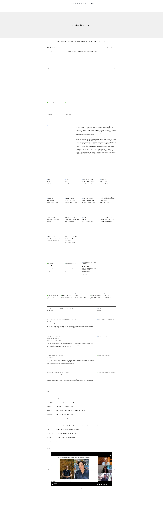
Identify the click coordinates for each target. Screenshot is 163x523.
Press (99, 41)
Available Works (106, 47)
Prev (48, 69)
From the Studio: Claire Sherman (55, 355)
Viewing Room (76, 7)
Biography (63, 41)
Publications (84, 7)
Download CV (79, 157)
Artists (61, 7)
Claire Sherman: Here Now (53, 336)
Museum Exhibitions (80, 41)
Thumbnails (113, 47)
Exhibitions (67, 7)
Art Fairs (91, 7)
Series (58, 41)
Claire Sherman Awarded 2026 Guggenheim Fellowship (60, 308)
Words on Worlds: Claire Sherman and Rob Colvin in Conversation (63, 319)
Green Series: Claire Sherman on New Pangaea (58, 372)
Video (103, 41)
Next (114, 69)
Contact (101, 7)
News (96, 7)
